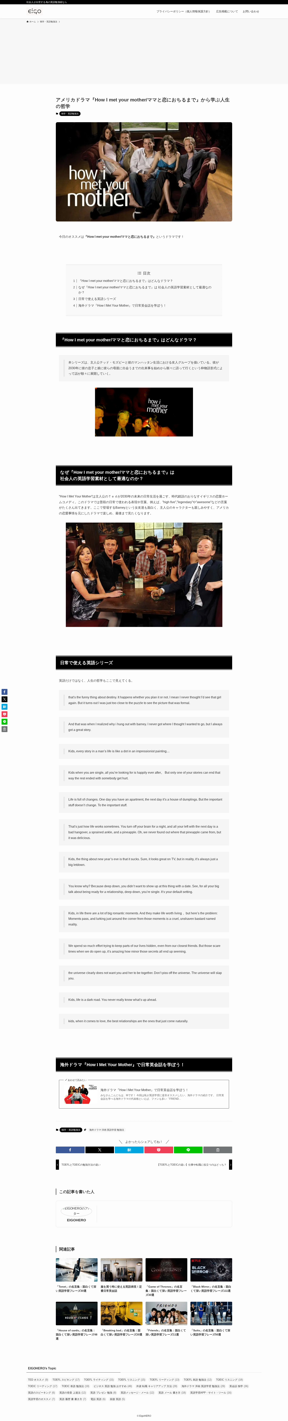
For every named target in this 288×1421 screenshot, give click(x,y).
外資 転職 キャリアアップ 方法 (156, 1386)
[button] (70, 1150)
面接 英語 (117, 1399)
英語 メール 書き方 (172, 1392)
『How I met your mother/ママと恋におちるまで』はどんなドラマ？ (125, 280)
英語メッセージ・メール (137, 1392)
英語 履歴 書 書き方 (72, 1399)
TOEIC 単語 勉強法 (75, 1386)
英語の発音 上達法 (72, 1392)
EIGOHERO (76, 1220)
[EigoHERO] (34, 11)
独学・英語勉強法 (70, 113)
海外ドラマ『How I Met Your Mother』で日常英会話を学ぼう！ (122, 305)
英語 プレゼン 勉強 (103, 1392)
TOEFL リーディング (164, 1379)
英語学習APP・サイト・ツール (210, 1392)
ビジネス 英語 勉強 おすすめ (113, 1386)
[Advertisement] (144, 53)
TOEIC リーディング (42, 1386)
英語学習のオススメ (41, 1399)
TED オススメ (38, 1379)
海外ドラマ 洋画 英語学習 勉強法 (106, 1130)
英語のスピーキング (41, 1392)
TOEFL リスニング (131, 1379)
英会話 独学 (238, 1386)
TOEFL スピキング (66, 1379)
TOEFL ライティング (99, 1379)
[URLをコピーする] (217, 1150)
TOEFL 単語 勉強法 (198, 1379)
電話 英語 (98, 1399)
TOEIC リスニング (229, 1379)
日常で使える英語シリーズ (97, 299)
